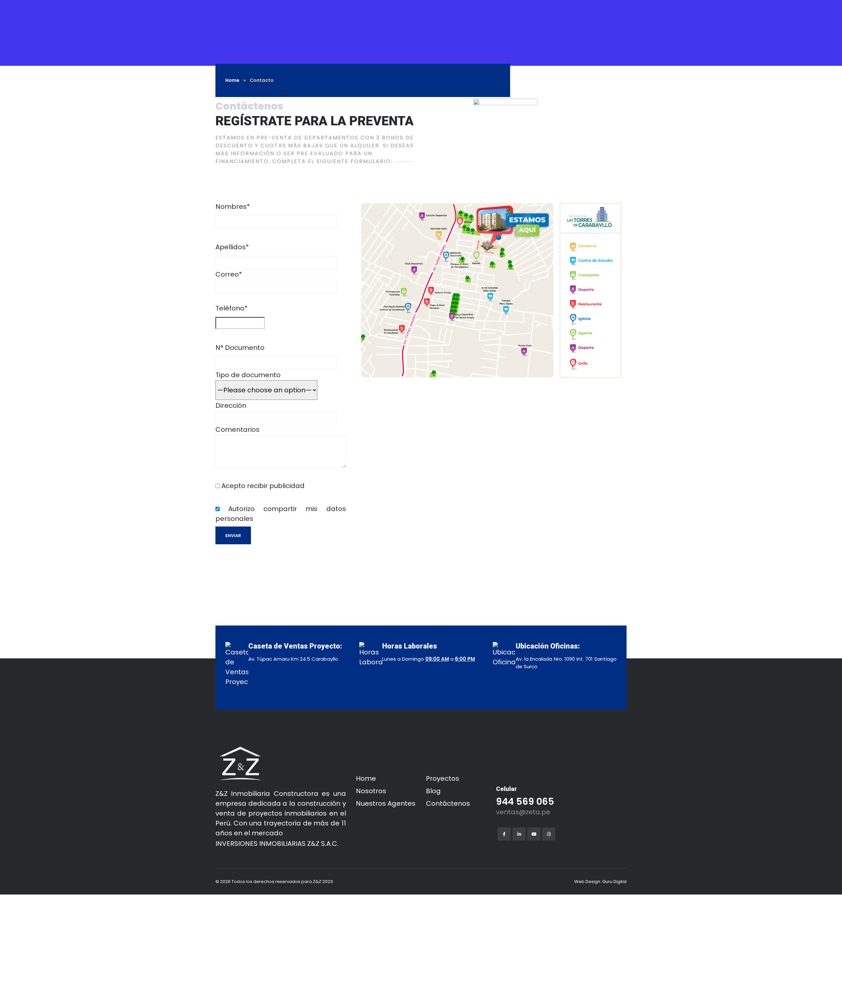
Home (232, 80)
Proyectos (442, 778)
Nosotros (371, 791)
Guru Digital (614, 881)
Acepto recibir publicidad (262, 485)
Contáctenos (448, 803)
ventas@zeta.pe (523, 812)
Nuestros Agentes (385, 803)
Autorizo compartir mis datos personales (280, 513)
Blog (433, 791)
